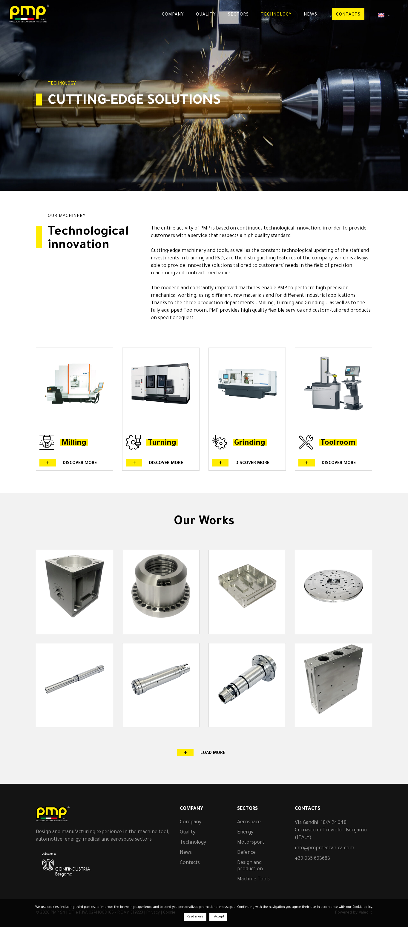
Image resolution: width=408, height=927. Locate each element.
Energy (245, 832)
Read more (195, 917)
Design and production (250, 866)
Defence (246, 853)
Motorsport (250, 842)
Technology (276, 15)
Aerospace (249, 822)
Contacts (348, 15)
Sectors (238, 15)
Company (173, 15)
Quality (206, 15)
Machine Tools (253, 879)
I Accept (218, 917)
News (310, 15)
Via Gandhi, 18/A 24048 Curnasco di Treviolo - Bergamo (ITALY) (331, 830)
